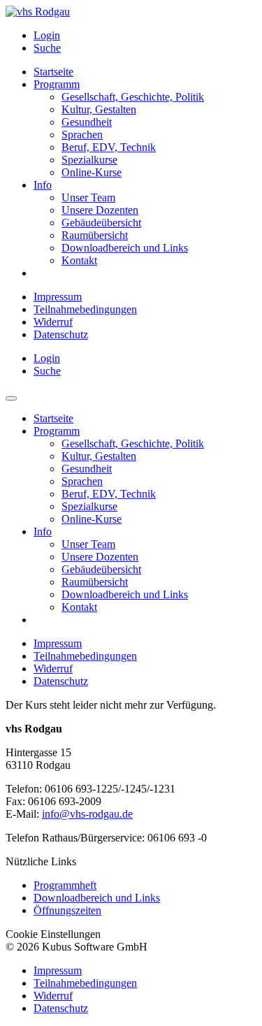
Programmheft (65, 885)
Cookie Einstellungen (53, 934)
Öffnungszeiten (67, 910)
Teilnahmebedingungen (85, 309)
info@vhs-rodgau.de (87, 814)
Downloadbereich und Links (97, 898)
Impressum (58, 297)
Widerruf (53, 322)
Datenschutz (61, 334)
